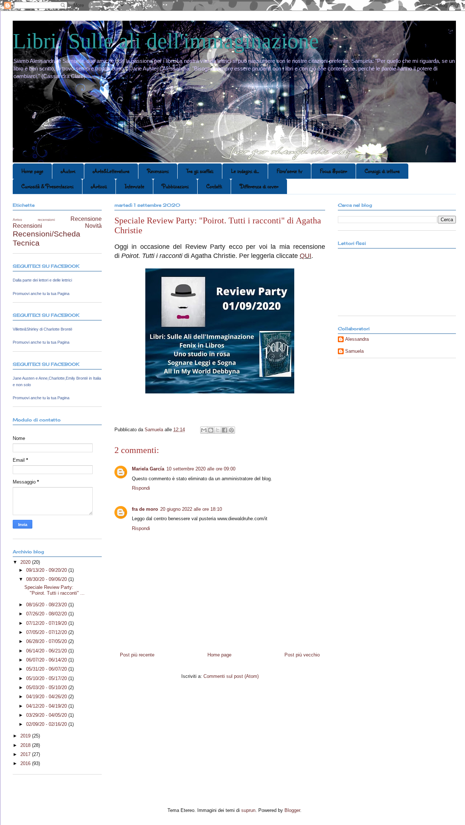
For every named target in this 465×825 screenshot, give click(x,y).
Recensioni (158, 171)
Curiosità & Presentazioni (47, 186)
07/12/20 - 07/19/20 (47, 623)
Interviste (134, 186)
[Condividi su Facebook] (224, 430)
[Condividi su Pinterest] (231, 430)
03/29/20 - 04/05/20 (47, 715)
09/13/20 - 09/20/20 (47, 570)
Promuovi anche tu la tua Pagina (41, 293)
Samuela (354, 351)
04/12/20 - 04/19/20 (47, 706)
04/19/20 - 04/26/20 (47, 696)
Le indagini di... (245, 171)
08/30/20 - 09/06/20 (47, 579)
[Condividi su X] (217, 430)
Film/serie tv (289, 171)
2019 (26, 736)
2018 (26, 745)
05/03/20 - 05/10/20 (47, 687)
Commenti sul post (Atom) (231, 676)
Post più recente (137, 655)
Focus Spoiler (333, 171)
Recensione (86, 219)
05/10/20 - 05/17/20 (47, 678)
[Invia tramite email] (203, 430)
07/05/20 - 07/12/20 (47, 632)
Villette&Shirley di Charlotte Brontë (42, 329)
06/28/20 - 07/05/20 (47, 641)
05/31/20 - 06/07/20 (47, 669)
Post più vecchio (302, 655)
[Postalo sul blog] (210, 430)
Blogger (292, 810)
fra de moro (145, 509)
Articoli (99, 186)
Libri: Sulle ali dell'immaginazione (166, 41)
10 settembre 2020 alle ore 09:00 (200, 469)
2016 (26, 763)
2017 (26, 754)
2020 (26, 562)
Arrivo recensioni (34, 220)
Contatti (214, 186)
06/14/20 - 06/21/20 (47, 651)
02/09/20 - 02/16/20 (47, 724)
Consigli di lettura (382, 171)
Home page (32, 171)
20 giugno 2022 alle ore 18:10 (191, 509)
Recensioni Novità (57, 226)
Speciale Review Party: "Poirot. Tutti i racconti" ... (54, 590)
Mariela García (148, 469)
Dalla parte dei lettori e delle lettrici (42, 280)
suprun (248, 810)
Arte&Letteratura (111, 171)
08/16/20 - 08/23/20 (47, 604)
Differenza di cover (259, 186)
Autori (68, 171)
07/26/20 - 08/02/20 (47, 613)
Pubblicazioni (175, 186)
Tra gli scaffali (199, 171)
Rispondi (141, 488)
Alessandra (357, 339)
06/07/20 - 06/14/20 (47, 660)
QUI (305, 255)
